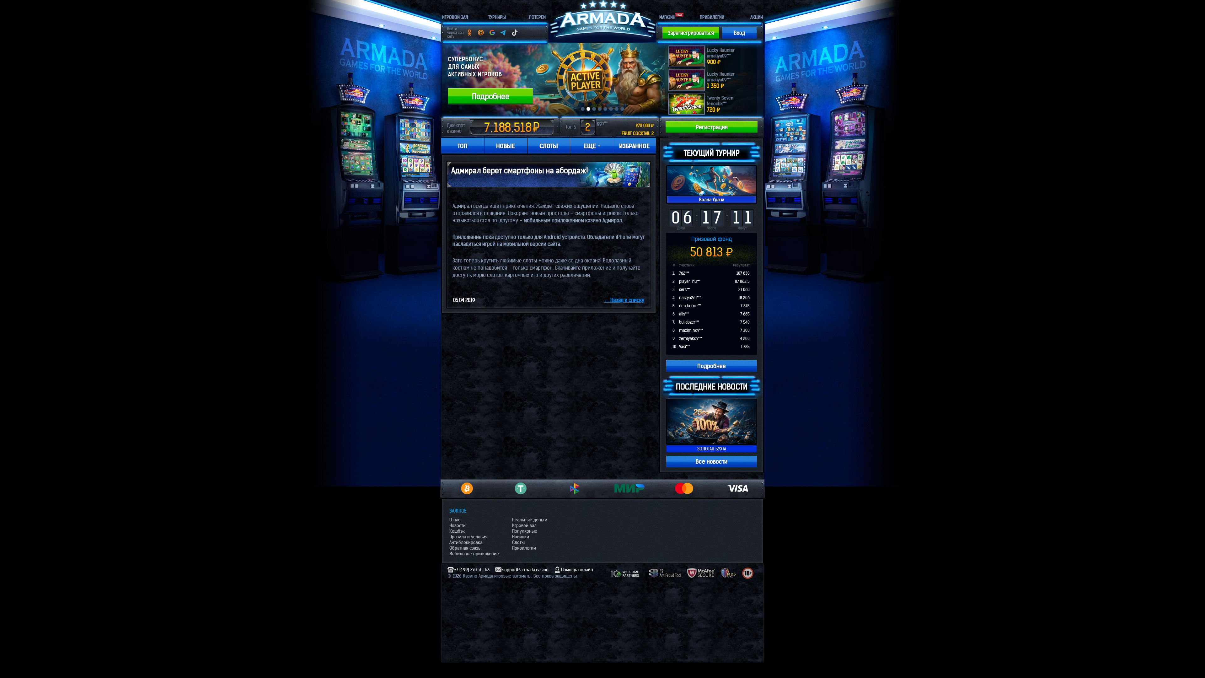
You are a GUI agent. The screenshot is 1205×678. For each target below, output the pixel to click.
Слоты (518, 542)
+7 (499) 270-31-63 (472, 570)
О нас (454, 520)
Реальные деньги (529, 520)
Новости (457, 525)
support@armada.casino (525, 570)
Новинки (520, 537)
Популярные (524, 531)
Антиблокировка (465, 542)
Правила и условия (468, 537)
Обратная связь (464, 548)
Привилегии (524, 548)
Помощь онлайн (577, 570)
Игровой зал (524, 525)
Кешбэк (457, 531)
